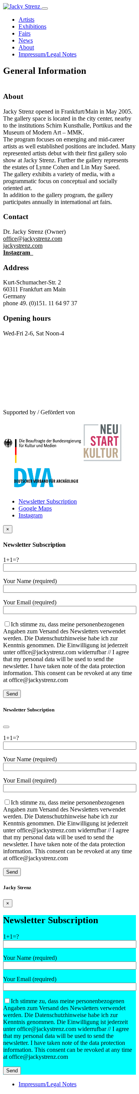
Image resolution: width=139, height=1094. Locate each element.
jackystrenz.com (22, 245)
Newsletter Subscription (48, 501)
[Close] (6, 727)
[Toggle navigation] (45, 8)
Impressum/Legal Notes (47, 1084)
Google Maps (35, 508)
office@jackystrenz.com (32, 238)
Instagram (18, 252)
